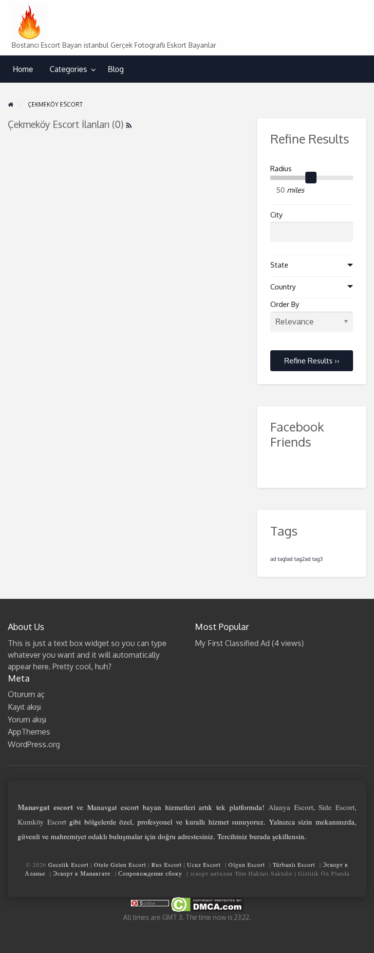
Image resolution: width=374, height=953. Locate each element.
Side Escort (336, 807)
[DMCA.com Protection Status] (206, 904)
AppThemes (29, 732)
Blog (116, 69)
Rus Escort (166, 864)
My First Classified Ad (232, 643)
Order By (284, 304)
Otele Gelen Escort (120, 864)
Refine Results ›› (311, 360)
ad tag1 (278, 559)
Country (283, 286)
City (276, 214)
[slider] (311, 177)
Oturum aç (26, 694)
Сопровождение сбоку (150, 873)
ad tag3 (313, 559)
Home (23, 69)
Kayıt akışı (24, 707)
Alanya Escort (290, 807)
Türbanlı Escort (294, 864)
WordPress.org (34, 744)
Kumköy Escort (42, 822)
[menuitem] (22, 69)
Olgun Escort (246, 864)
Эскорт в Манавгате (82, 873)
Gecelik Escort (68, 864)
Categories (68, 69)
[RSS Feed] (128, 124)
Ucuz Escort (204, 864)
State (279, 265)
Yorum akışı (27, 719)
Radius (281, 168)
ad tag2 (296, 559)
